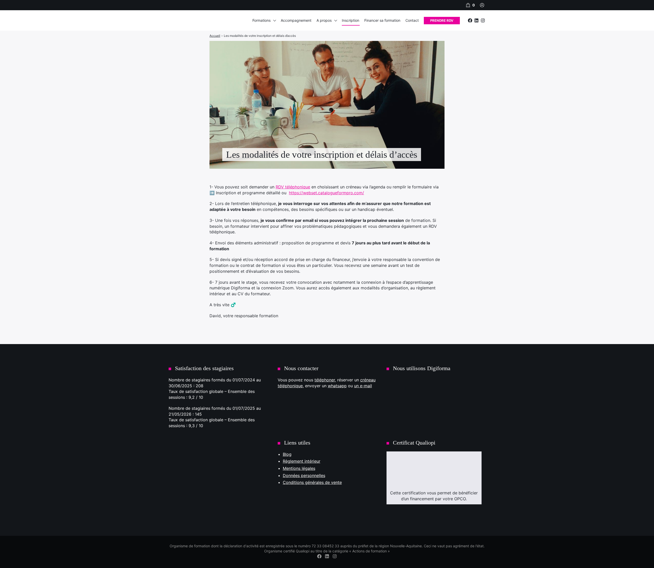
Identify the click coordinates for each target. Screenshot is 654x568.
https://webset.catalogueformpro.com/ (326, 192)
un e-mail (363, 385)
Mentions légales (299, 468)
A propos (324, 20)
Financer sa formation (382, 20)
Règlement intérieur (301, 461)
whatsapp (337, 385)
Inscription (350, 20)
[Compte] (482, 5)
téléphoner (324, 379)
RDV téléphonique (293, 186)
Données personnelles (304, 475)
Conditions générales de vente (312, 482)
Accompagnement (296, 20)
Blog (287, 454)
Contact (412, 20)
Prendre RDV (441, 20)
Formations (261, 20)
